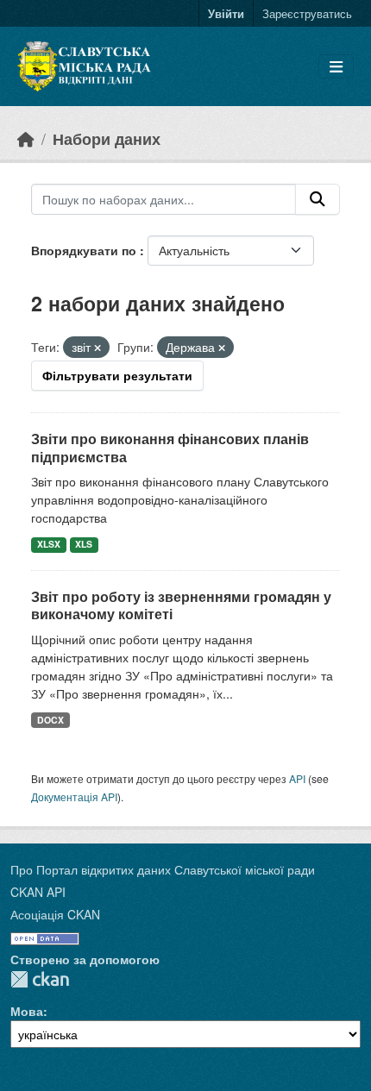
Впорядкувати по (85, 250)
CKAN (39, 979)
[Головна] (26, 138)
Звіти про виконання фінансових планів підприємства (170, 448)
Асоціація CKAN (55, 914)
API (297, 778)
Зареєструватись (307, 13)
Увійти (226, 13)
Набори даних (106, 138)
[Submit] (317, 199)
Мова (26, 1010)
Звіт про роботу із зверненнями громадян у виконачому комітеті (181, 605)
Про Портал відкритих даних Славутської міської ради (162, 869)
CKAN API (38, 891)
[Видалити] (97, 347)
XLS (83, 543)
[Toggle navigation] (336, 66)
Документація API (74, 796)
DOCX (50, 719)
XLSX (48, 543)
